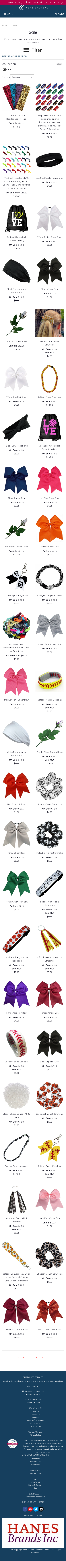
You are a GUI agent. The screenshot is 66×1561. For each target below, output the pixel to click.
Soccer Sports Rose (17, 341)
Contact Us (35, 1414)
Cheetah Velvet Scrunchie (49, 1273)
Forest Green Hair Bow (16, 901)
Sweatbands (35, 1462)
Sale (8, 69)
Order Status (35, 1426)
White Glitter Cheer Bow (49, 237)
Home (4, 26)
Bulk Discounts (35, 1494)
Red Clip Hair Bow (16, 804)
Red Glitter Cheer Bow (49, 1329)
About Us (35, 1411)
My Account (35, 1423)
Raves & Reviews (35, 1485)
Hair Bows (35, 1464)
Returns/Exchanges (35, 1420)
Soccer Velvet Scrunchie (49, 804)
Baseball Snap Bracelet (16, 1061)
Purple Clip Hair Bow (16, 1012)
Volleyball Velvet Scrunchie (49, 852)
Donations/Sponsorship (35, 1497)
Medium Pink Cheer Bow (16, 699)
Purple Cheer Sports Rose (49, 752)
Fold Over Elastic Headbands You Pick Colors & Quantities (16, 647)
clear (59, 64)
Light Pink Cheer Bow (49, 1218)
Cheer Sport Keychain (17, 595)
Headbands (35, 1459)
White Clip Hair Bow (16, 397)
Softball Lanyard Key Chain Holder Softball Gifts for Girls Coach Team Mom (16, 1277)
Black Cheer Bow (49, 289)
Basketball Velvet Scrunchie (49, 1113)
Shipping (35, 1417)
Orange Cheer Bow (49, 546)
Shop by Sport (35, 1470)
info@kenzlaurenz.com (34, 1391)
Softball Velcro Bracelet (50, 699)
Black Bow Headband (17, 445)
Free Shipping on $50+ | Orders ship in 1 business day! (35, 2)
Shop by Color (35, 1473)
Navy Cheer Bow (16, 498)
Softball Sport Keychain (50, 1166)
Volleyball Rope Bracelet (49, 595)
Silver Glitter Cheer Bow (49, 644)
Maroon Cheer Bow (49, 1012)
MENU (10, 14)
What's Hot (35, 1482)
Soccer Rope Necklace (16, 1166)
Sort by (6, 77)
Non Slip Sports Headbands (49, 178)
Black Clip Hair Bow (49, 1061)
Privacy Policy (35, 1435)
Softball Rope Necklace (49, 397)
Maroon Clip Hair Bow (17, 1329)
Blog (35, 1488)
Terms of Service (35, 1432)
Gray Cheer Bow (16, 852)
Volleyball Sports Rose (16, 546)
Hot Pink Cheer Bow (49, 498)
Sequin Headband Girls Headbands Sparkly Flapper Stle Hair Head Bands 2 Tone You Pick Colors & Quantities (49, 122)
